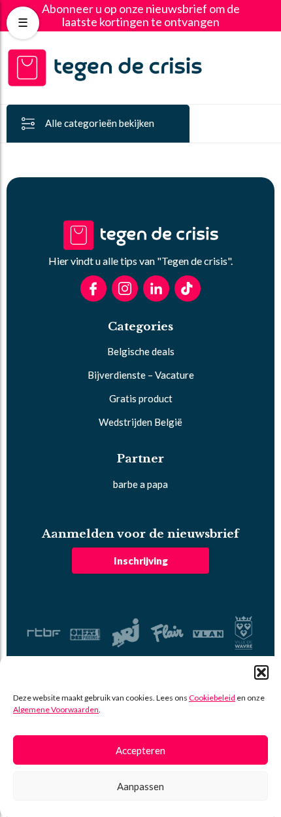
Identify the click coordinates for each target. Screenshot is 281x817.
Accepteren (140, 750)
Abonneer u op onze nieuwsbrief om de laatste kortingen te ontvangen (141, 16)
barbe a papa (140, 484)
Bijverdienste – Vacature (141, 375)
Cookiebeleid (212, 698)
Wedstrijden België (140, 422)
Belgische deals (140, 351)
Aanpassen (140, 786)
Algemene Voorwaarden (56, 709)
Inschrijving (141, 560)
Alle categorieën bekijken (99, 123)
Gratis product (141, 398)
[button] (261, 672)
